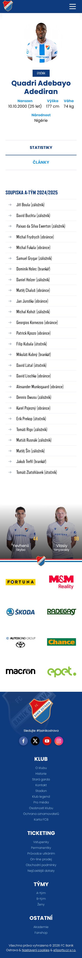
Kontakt (41, 785)
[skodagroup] (20, 613)
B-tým (41, 898)
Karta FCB (41, 819)
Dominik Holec (33, 269)
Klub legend (41, 796)
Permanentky (41, 848)
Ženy (41, 904)
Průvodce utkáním (41, 853)
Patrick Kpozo (33, 333)
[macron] (20, 673)
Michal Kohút (33, 311)
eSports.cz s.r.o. (64, 950)
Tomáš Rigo (31, 429)
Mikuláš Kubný (33, 354)
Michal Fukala (33, 247)
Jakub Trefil (31, 461)
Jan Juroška (32, 301)
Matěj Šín (30, 451)
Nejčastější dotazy (41, 870)
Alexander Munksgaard (40, 386)
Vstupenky (41, 842)
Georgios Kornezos (37, 322)
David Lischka (33, 376)
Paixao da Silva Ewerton (40, 226)
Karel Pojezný (33, 408)
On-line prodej (41, 859)
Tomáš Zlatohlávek (36, 472)
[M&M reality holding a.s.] (61, 584)
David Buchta (33, 215)
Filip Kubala (31, 344)
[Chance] (61, 643)
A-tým (41, 893)
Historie (41, 773)
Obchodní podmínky (41, 865)
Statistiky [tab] (41, 147)
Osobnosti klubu (41, 808)
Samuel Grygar (34, 258)
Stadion (41, 791)
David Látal (31, 365)
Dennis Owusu (33, 397)
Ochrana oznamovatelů (41, 814)
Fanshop (41, 932)
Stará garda (41, 779)
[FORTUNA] (20, 584)
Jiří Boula (30, 204)
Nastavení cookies (35, 950)
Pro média (41, 802)
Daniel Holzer (33, 279)
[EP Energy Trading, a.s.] (61, 673)
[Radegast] (61, 613)
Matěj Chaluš (33, 290)
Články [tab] (41, 162)
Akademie (41, 927)
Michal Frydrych (35, 237)
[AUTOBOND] (20, 643)
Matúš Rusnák (34, 440)
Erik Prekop (31, 418)
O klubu (41, 768)
